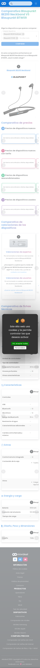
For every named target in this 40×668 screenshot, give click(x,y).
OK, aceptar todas (20, 343)
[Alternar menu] (36, 3)
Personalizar (20, 347)
